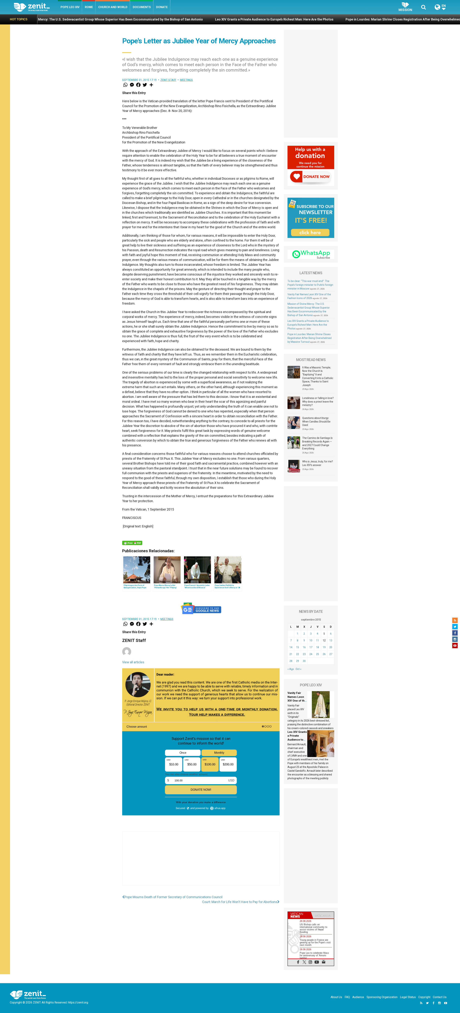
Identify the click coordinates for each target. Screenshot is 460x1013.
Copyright (424, 997)
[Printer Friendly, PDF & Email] (132, 543)
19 (324, 647)
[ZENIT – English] (36, 7)
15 (297, 647)
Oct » (298, 669)
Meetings (186, 80)
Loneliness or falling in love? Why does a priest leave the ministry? (318, 401)
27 (330, 654)
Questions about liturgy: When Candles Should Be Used (316, 421)
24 (310, 654)
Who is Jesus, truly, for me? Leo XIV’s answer (317, 463)
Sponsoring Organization (382, 997)
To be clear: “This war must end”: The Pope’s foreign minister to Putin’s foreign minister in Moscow (310, 285)
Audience (358, 997)
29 (297, 661)
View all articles (133, 662)
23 (304, 654)
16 (304, 647)
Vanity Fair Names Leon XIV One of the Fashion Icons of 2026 (297, 700)
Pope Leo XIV (70, 7)
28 (290, 661)
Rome (89, 7)
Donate (162, 7)
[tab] (299, 915)
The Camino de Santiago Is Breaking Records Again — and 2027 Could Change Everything (317, 443)
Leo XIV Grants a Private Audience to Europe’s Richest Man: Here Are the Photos (188, 19)
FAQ (347, 997)
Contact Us (440, 997)
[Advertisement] (201, 862)
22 (297, 654)
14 (290, 647)
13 (330, 640)
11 (317, 640)
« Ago (291, 669)
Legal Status (408, 997)
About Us (336, 997)
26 (324, 654)
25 (317, 654)
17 (310, 647)
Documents (142, 7)
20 (330, 647)
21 (290, 654)
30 (304, 661)
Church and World (112, 7)
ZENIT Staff (168, 80)
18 (317, 647)
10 (310, 640)
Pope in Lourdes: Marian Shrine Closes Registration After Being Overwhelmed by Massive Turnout (331, 19)
